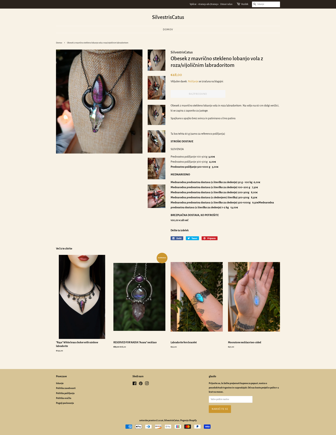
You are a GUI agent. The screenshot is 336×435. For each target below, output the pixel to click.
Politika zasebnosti (66, 388)
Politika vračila (63, 398)
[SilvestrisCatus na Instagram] (147, 384)
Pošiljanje (193, 81)
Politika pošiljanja (65, 393)
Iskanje (60, 383)
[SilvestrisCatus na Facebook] (134, 384)
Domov (168, 29)
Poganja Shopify (188, 420)
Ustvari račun (226, 4)
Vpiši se (193, 4)
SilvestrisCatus (168, 17)
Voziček (244, 4)
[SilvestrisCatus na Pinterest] (141, 384)
